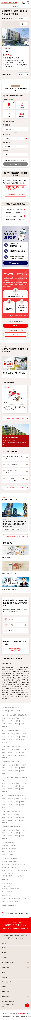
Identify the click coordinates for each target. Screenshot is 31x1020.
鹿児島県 (4, 726)
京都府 (23, 721)
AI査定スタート (17, 263)
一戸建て (12, 710)
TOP (27, 1006)
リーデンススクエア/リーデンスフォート (12, 889)
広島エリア (24, 935)
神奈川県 (10, 718)
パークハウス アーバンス (8, 873)
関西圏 (17, 935)
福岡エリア (11, 938)
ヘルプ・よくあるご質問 (8, 1004)
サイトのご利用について (8, 1002)
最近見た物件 (16, 7)
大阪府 (4, 724)
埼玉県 (17, 718)
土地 (18, 710)
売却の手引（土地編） (7, 854)
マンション (4, 710)
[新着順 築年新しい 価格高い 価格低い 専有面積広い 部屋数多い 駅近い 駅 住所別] (23, 18)
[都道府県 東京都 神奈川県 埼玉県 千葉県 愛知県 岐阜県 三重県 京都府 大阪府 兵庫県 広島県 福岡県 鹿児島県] (15, 138)
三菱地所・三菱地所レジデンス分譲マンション (14, 876)
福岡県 (23, 724)
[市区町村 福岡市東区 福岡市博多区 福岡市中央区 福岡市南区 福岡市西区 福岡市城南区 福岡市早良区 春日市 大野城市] (15, 146)
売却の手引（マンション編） (9, 848)
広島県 (16, 724)
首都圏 (6, 935)
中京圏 (12, 935)
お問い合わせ (5, 1007)
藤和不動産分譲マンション (9, 891)
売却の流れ (5, 846)
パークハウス (21, 870)
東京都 (4, 718)
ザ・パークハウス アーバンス (9, 867)
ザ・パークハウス (6, 864)
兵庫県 (10, 724)
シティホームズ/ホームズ (8, 886)
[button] (15, 457)
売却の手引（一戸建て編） (9, 851)
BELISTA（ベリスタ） (7, 883)
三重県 (16, 721)
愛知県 (4, 721)
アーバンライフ (6, 899)
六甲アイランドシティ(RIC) (19, 899)
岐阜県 (10, 721)
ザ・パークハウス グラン (19, 864)
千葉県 (24, 718)
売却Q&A (13, 846)
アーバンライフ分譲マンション (10, 901)
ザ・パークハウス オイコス (9, 870)
